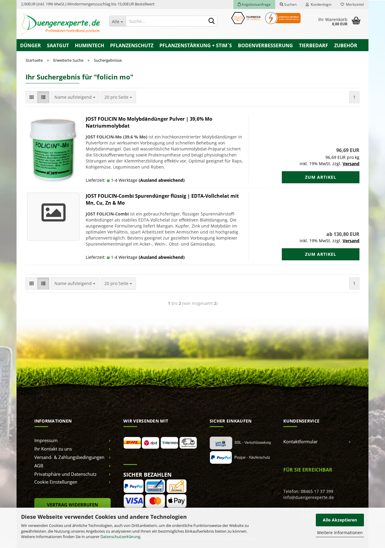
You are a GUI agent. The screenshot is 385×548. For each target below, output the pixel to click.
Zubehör (345, 45)
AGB (38, 466)
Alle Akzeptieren (340, 520)
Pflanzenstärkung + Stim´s (195, 45)
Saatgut (58, 45)
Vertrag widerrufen (72, 505)
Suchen (290, 4)
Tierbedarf (313, 45)
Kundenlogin (320, 4)
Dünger (30, 45)
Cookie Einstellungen (55, 482)
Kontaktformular (300, 441)
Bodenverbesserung (265, 45)
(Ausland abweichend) (162, 180)
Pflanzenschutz (131, 45)
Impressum (46, 440)
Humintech (89, 45)
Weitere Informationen (340, 532)
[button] (32, 97)
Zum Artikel (320, 177)
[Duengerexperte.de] (60, 24)
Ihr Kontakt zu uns (53, 449)
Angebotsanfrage (256, 4)
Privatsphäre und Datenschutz (65, 474)
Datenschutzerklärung (120, 536)
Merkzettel (354, 4)
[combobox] (75, 97)
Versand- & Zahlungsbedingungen (69, 457)
